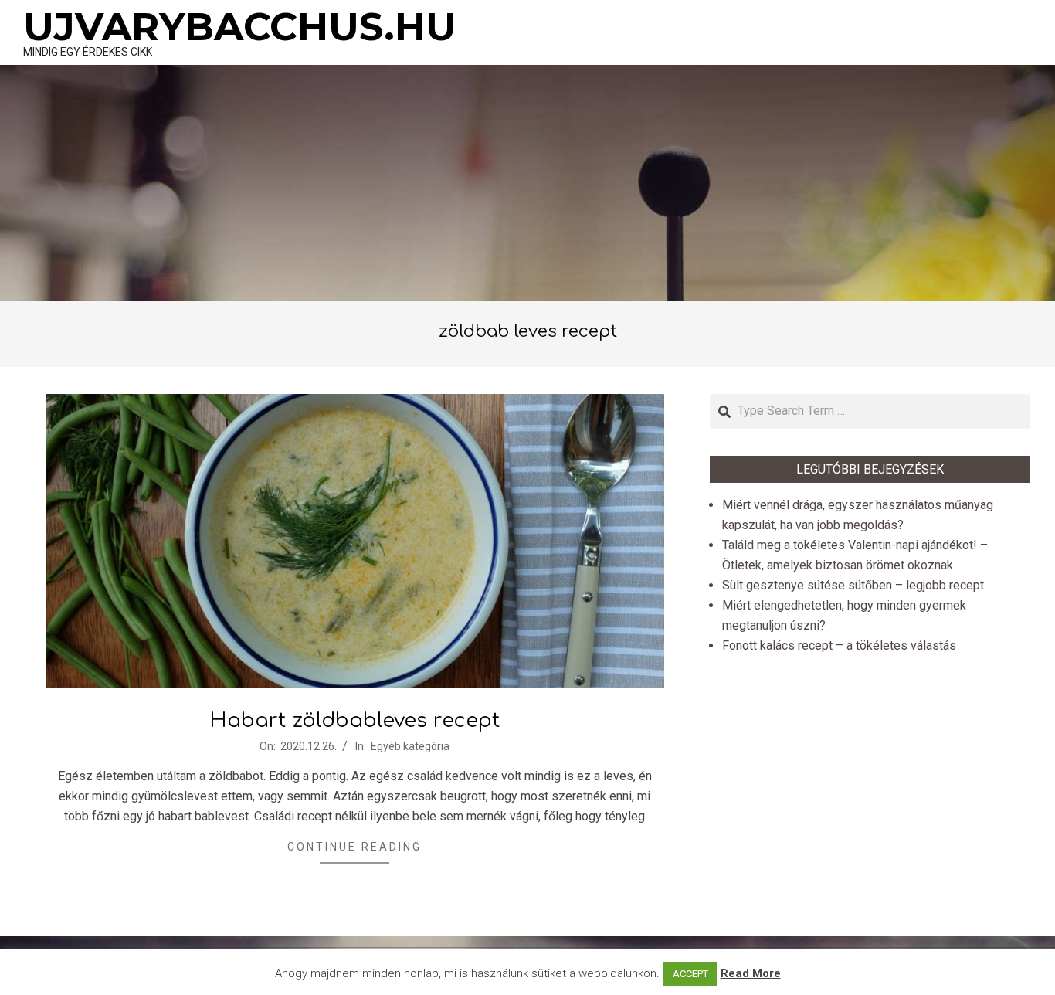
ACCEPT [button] (690, 974)
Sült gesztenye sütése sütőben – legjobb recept (853, 585)
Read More (751, 973)
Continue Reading (354, 846)
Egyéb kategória (410, 746)
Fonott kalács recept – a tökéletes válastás (839, 645)
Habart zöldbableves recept (354, 720)
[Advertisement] (527, 184)
